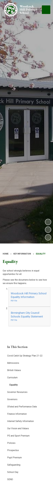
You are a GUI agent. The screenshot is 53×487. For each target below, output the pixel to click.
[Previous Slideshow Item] (48, 230)
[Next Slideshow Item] (48, 222)
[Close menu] (46, 9)
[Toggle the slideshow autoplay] (48, 237)
